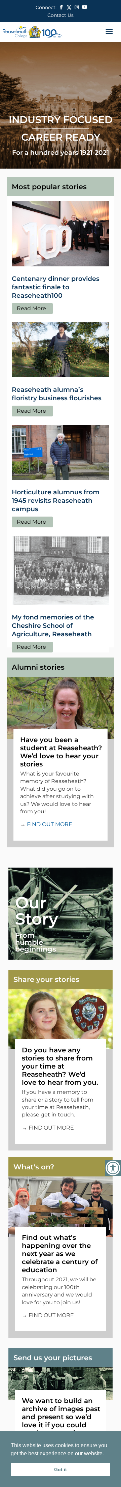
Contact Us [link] (60, 15)
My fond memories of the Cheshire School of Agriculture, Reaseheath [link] (53, 625)
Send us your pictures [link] (52, 1357)
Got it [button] (60, 1469)
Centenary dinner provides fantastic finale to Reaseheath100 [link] (55, 286)
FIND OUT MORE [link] (49, 824)
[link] (113, 1168)
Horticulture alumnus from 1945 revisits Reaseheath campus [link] (55, 500)
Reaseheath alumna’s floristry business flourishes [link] (57, 393)
